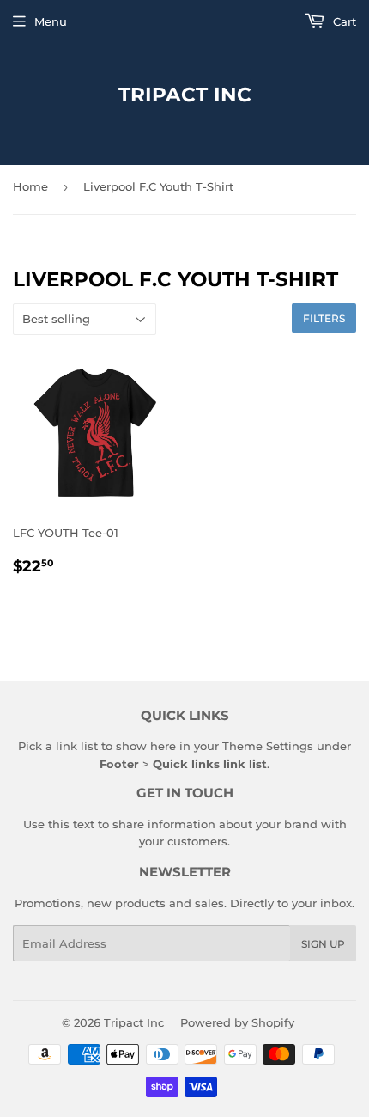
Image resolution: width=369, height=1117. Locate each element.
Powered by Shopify (237, 1022)
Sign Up (323, 943)
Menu (50, 21)
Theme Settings (267, 746)
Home (30, 186)
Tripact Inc (184, 94)
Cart (343, 21)
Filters (324, 318)
